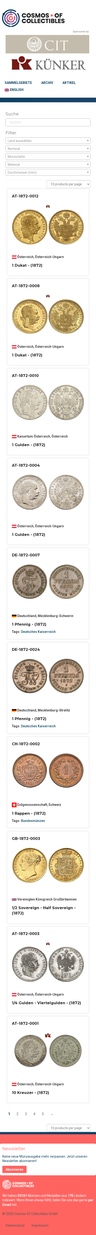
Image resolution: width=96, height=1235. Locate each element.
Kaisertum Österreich (33, 436)
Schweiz (54, 805)
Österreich (25, 257)
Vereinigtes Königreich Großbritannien (47, 899)
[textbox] (48, 141)
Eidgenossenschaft (32, 805)
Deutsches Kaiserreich (38, 632)
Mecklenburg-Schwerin (55, 616)
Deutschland (26, 616)
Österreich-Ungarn (49, 257)
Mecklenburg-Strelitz (54, 710)
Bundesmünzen (33, 821)
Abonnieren (14, 1169)
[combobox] (48, 140)
